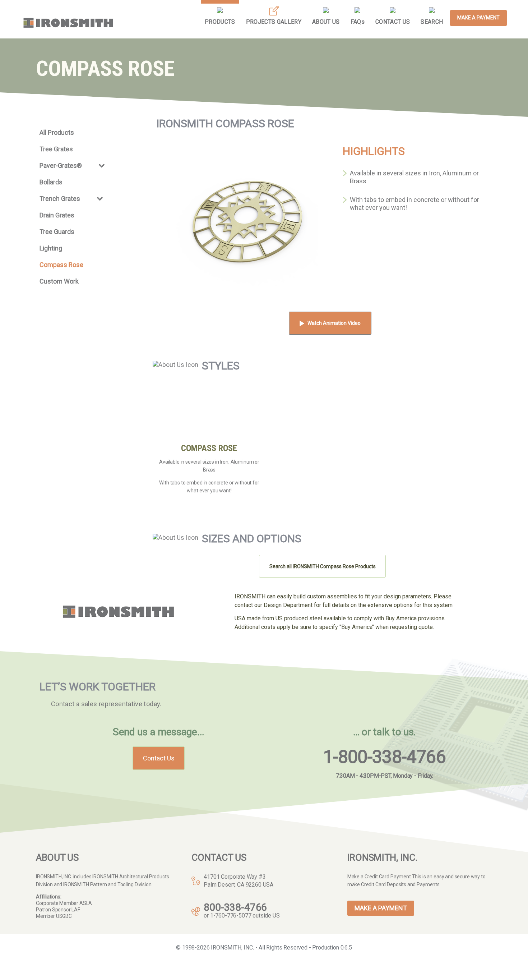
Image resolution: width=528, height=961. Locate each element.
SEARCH (432, 21)
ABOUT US (326, 21)
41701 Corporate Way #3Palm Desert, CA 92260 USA (238, 880)
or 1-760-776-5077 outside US (241, 915)
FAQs (358, 21)
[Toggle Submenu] (101, 165)
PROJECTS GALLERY (273, 21)
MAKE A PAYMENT (478, 17)
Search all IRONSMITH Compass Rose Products (322, 566)
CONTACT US (392, 21)
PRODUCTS (220, 21)
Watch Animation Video (334, 323)
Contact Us (159, 758)
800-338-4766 (235, 907)
